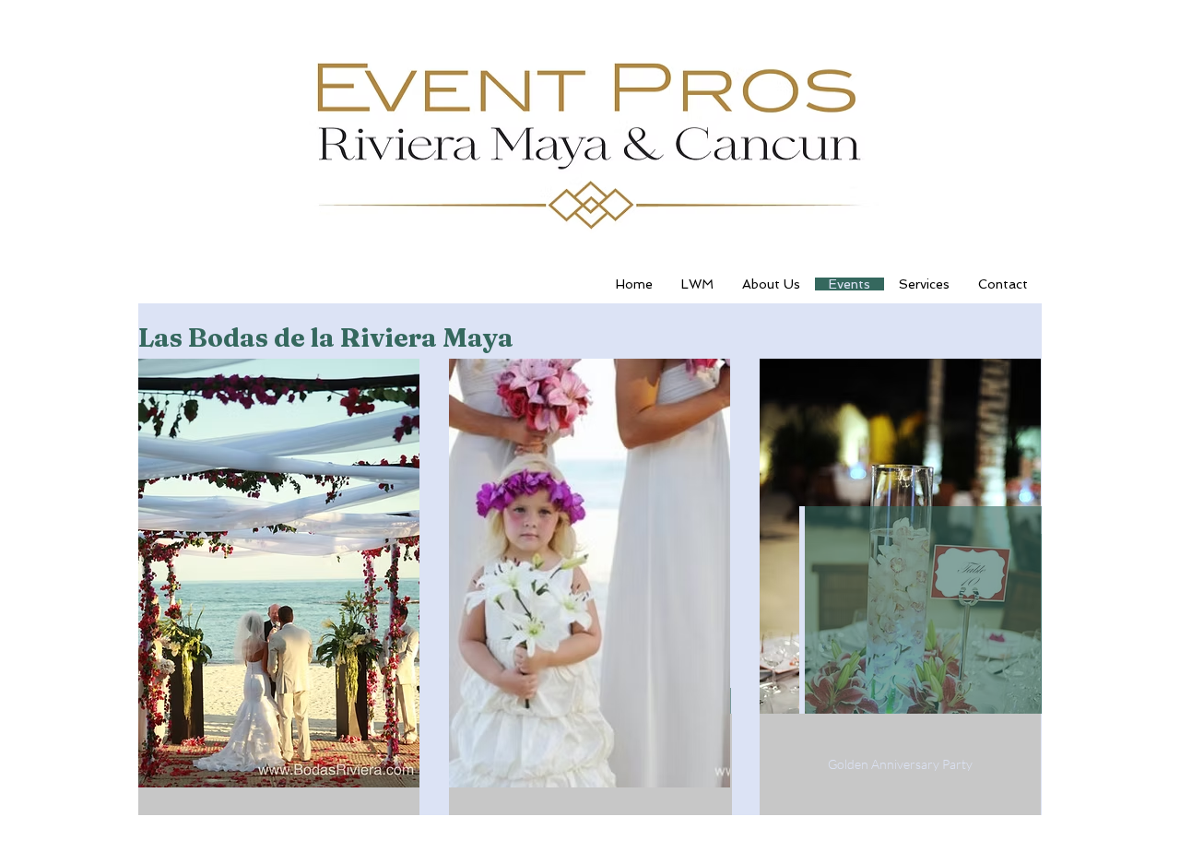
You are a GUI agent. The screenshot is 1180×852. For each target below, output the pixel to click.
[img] (278, 573)
